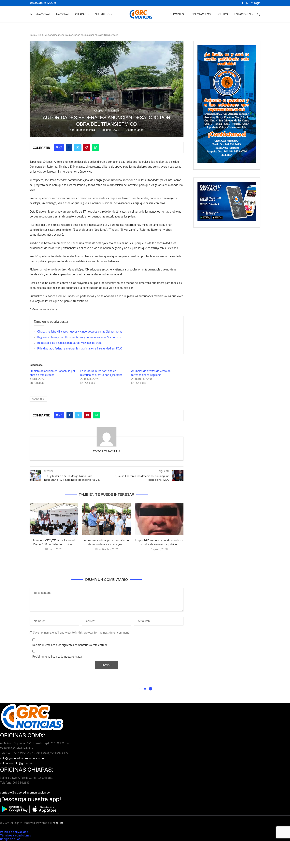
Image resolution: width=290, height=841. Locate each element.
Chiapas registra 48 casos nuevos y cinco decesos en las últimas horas (79, 331)
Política (222, 14)
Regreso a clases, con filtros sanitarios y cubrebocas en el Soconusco (79, 337)
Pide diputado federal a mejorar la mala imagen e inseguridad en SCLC (79, 348)
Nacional (62, 14)
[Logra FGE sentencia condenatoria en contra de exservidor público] (159, 519)
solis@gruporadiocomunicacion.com (23, 758)
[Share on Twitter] (77, 147)
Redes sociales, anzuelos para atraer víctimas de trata (69, 343)
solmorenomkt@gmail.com (17, 763)
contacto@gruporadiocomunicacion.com (26, 792)
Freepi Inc (57, 822)
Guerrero (102, 14)
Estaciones (242, 14)
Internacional (40, 14)
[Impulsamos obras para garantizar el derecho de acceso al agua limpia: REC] (106, 519)
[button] (106, 557)
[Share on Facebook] (69, 147)
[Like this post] (60, 147)
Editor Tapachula (85, 130)
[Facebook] (242, 3)
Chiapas (80, 14)
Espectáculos (200, 14)
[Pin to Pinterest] (86, 147)
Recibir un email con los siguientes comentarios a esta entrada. (70, 645)
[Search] (258, 14)
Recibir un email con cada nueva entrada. (57, 656)
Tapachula (38, 399)
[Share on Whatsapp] (95, 147)
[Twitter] (247, 3)
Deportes (177, 14)
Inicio (33, 35)
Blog (40, 35)
